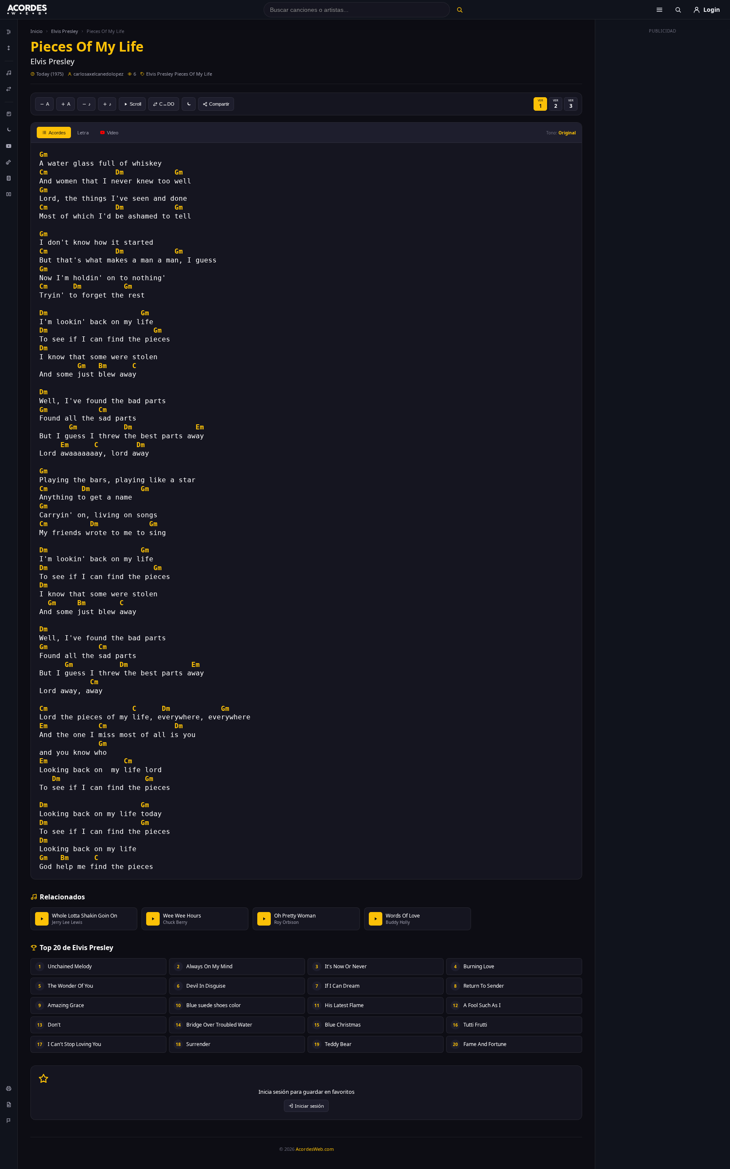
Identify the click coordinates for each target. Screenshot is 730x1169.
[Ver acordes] (9, 178)
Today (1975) (49, 74)
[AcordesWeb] (37, 9)
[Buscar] (459, 9)
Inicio (36, 31)
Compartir (219, 104)
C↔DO (166, 104)
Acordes (57, 132)
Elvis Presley (64, 31)
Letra (83, 132)
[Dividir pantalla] (9, 194)
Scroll (135, 104)
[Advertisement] (662, 164)
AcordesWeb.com (315, 1149)
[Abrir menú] (659, 10)
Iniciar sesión (309, 1106)
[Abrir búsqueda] (678, 10)
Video (112, 132)
